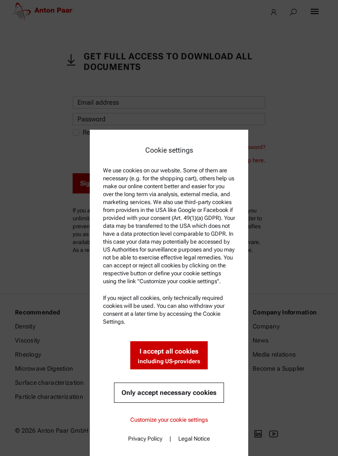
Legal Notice (194, 438)
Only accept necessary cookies (169, 393)
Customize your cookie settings (169, 419)
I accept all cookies (169, 356)
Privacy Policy (145, 438)
